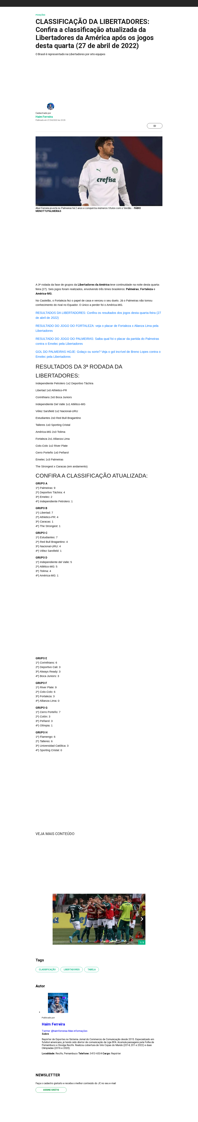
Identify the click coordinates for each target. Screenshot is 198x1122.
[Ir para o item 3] (54, 919)
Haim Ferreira (44, 116)
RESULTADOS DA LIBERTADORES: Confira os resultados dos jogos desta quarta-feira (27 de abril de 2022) (98, 315)
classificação (47, 969)
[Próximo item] (142, 919)
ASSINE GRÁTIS (51, 1090)
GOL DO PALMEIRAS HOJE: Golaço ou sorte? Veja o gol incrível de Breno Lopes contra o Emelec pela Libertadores (98, 354)
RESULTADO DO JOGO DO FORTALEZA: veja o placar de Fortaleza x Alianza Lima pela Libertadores (97, 328)
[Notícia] (154, 126)
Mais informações (77, 1030)
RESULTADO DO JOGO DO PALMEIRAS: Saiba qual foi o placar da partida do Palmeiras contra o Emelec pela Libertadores (97, 341)
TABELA (92, 969)
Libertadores (72, 969)
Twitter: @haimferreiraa (54, 1030)
